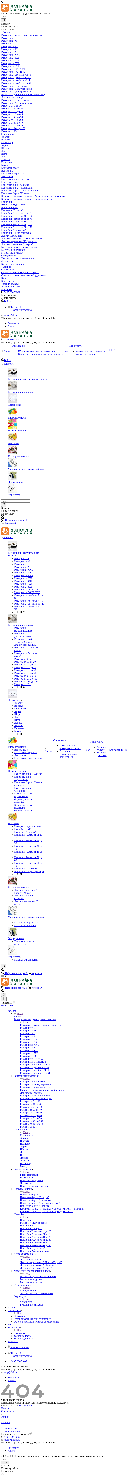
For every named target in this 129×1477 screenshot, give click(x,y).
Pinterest (12, 326)
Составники (26, 1135)
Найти (5, 1462)
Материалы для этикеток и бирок (38, 1276)
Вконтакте (13, 323)
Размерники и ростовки (33, 1081)
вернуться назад (9, 1405)
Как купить (20, 1333)
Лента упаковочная (30, 1259)
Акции (5, 1416)
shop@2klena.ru (12, 315)
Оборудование (28, 1290)
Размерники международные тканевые (41, 1025)
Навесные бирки (29, 1194)
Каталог (18, 1016)
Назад (20, 1013)
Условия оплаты (10, 1428)
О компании (20, 1316)
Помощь (5, 1422)
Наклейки (25, 1220)
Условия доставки (10, 1431)
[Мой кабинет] (2, 970)
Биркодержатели (29, 1174)
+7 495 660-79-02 (11, 292)
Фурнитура (26, 1302)
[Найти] (3, 20)
